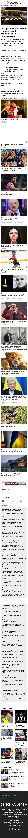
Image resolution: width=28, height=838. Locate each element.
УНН (6, 63)
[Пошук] (26, 2)
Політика (13, 5)
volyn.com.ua (19, 795)
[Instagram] (12, 829)
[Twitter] (9, 829)
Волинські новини (5, 5)
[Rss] (22, 829)
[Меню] (1, 2)
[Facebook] (6, 829)
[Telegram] (16, 829)
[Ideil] (14, 832)
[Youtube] (19, 829)
